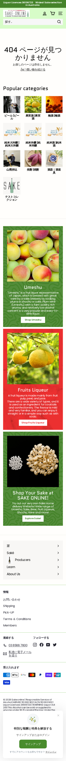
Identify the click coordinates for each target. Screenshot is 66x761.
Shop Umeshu (34, 320)
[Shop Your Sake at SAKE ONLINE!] (33, 461)
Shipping (9, 606)
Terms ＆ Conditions (17, 619)
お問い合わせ (11, 599)
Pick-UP (8, 612)
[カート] (52, 13)
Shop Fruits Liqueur (33, 422)
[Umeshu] (33, 256)
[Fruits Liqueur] (33, 358)
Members (9, 625)
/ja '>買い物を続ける (33, 69)
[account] (44, 13)
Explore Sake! (33, 518)
